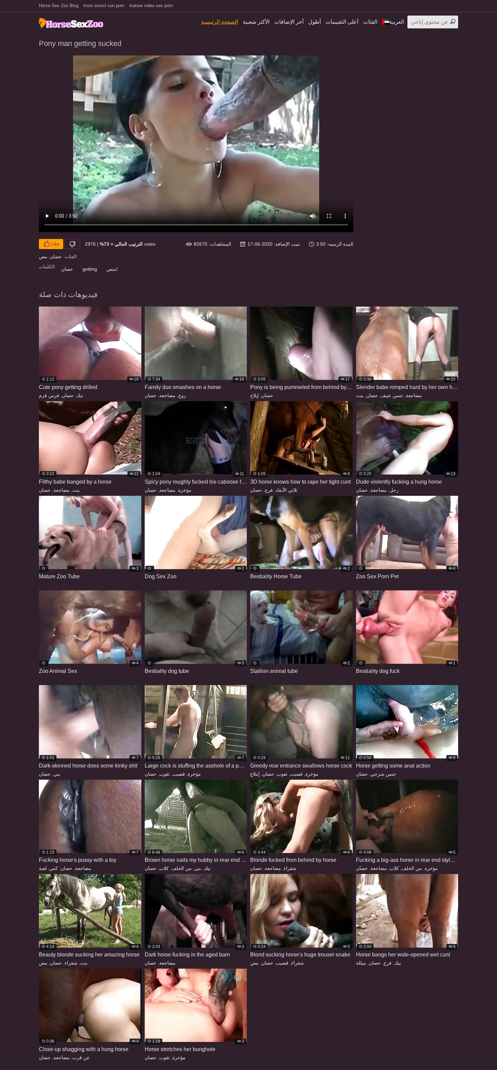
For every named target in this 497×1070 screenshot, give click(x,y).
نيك (79, 395)
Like (55, 244)
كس (53, 868)
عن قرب (81, 1057)
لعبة (43, 868)
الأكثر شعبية (256, 22)
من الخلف (181, 868)
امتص (112, 269)
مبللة (361, 963)
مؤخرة (184, 490)
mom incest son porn (103, 5)
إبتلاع (255, 774)
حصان (56, 256)
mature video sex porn (151, 5)
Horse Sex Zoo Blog (58, 5)
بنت (359, 395)
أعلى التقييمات (342, 22)
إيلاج (254, 395)
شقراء (290, 868)
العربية (396, 22)
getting (89, 269)
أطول (314, 22)
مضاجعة (167, 395)
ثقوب (164, 774)
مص (43, 256)
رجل (394, 490)
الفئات (370, 22)
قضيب (178, 774)
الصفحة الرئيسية (219, 22)
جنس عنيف (392, 395)
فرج (269, 490)
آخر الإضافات (289, 22)
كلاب (164, 868)
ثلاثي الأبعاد (287, 490)
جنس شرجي (383, 774)
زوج (182, 395)
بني (56, 774)
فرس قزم (49, 395)
